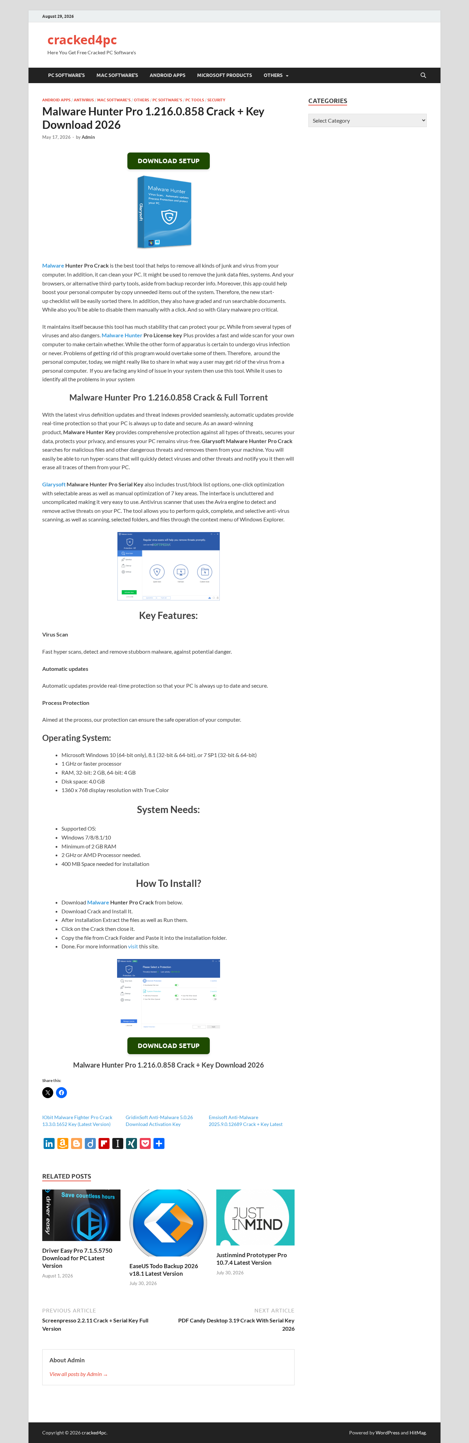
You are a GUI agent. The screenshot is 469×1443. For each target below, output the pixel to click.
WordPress (388, 1432)
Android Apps (167, 75)
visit (133, 946)
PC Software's (167, 100)
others (273, 75)
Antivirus (84, 100)
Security (216, 100)
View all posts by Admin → (78, 1374)
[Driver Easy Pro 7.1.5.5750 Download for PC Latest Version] (81, 1217)
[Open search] (423, 75)
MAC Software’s (117, 75)
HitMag (418, 1432)
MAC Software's (113, 100)
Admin (88, 137)
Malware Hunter (122, 335)
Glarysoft (54, 484)
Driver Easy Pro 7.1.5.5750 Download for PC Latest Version (77, 1258)
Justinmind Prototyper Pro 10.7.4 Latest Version (251, 1258)
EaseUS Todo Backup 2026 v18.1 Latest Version (163, 1269)
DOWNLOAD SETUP (168, 161)
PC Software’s (66, 75)
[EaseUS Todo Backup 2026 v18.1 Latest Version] (168, 1225)
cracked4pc (82, 39)
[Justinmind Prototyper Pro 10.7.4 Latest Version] (255, 1219)
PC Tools (194, 100)
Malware (53, 265)
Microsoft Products (224, 75)
